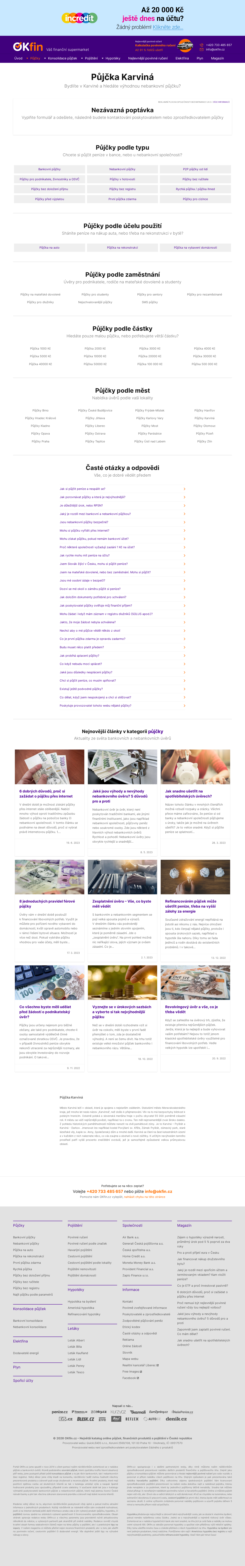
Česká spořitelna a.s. (136, 1250)
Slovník (127, 1352)
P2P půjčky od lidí (195, 169)
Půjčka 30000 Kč (204, 356)
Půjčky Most (150, 426)
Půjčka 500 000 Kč (204, 364)
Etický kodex (131, 1327)
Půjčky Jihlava (95, 418)
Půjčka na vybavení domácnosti (195, 247)
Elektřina (182, 58)
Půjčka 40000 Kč (40, 364)
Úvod (18, 58)
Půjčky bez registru (122, 189)
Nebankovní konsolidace (29, 1327)
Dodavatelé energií (26, 1353)
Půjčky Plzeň (204, 433)
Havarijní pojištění (80, 1250)
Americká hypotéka (81, 1308)
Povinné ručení (78, 1237)
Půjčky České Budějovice (95, 410)
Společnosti (132, 1225)
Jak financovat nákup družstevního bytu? (201, 1261)
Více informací (221, 102)
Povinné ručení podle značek (87, 1243)
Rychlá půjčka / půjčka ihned (195, 189)
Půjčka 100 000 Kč (149, 364)
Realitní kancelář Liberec (139, 1365)
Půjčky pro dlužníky (40, 302)
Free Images (130, 1371)
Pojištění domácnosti (82, 1275)
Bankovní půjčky (49, 169)
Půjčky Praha (40, 441)
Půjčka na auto (49, 247)
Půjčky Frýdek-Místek (149, 410)
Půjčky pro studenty (95, 294)
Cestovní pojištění (80, 1256)
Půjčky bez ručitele (195, 179)
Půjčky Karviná (205, 418)
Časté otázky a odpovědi (139, 1333)
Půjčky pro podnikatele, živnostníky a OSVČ (49, 179)
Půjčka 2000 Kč (95, 348)
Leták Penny (76, 1366)
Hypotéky (113, 58)
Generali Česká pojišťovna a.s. (142, 1243)
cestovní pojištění (177, 1497)
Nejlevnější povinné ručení (148, 58)
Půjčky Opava (40, 433)
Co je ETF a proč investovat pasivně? (202, 1285)
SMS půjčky (150, 302)
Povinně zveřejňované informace (144, 1308)
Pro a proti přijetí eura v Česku (198, 1252)
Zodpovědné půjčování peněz (142, 1320)
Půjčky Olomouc (205, 426)
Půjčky (35, 58)
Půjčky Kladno (40, 426)
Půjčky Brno (40, 410)
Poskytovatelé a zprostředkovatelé (146, 1314)
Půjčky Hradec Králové (40, 418)
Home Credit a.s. (133, 1256)
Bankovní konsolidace (28, 1320)
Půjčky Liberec (95, 426)
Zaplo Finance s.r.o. (135, 1275)
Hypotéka (132, 1514)
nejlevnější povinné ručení (199, 1473)
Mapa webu (130, 1359)
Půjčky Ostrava (95, 433)
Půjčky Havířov (204, 410)
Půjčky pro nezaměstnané (204, 294)
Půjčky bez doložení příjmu (49, 189)
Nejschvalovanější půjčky (95, 302)
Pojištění (91, 58)
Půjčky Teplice (95, 441)
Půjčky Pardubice (150, 433)
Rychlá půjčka (22, 1269)
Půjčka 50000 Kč (95, 364)
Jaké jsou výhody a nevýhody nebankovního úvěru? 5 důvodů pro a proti (119, 796)
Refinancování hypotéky (84, 1314)
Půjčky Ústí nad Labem (150, 441)
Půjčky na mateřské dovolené (40, 294)
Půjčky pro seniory (149, 294)
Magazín (217, 58)
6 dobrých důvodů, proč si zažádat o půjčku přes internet (202, 1294)
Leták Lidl (74, 1359)
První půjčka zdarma (122, 199)
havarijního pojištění (147, 1480)
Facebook (129, 1378)
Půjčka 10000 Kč (95, 356)
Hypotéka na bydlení (82, 1301)
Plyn (200, 58)
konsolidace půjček (61, 1473)
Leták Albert (76, 1340)
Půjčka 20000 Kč (149, 356)
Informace (130, 1290)
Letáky (73, 1328)
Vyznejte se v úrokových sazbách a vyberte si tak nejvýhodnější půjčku (121, 1012)
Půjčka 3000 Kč (150, 348)
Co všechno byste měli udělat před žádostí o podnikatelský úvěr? (45, 1012)
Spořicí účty (23, 1380)
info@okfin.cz (215, 49)
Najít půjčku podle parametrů (33, 1294)
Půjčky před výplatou (49, 199)
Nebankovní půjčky (122, 169)
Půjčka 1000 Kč (40, 348)
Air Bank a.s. (130, 1237)
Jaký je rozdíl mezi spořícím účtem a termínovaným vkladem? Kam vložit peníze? (202, 1274)
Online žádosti (132, 1346)
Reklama (128, 1339)
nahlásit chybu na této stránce (144, 1197)
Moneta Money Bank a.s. (139, 1262)
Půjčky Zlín (204, 441)
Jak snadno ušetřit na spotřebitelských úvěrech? (203, 1343)
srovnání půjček (69, 1470)
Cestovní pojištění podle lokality (90, 1262)
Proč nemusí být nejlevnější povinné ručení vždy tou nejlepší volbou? (201, 1305)
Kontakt (127, 1301)
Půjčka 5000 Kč (40, 356)
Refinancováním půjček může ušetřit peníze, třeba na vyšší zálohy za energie (190, 906)
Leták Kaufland (78, 1353)
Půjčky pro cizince (195, 199)
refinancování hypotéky (177, 1534)
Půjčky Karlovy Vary (149, 418)
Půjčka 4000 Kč (204, 348)
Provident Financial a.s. (138, 1269)
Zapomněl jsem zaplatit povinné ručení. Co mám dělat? (203, 1332)
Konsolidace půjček (62, 58)
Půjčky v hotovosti (122, 179)
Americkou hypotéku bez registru (208, 1531)
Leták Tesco (76, 1372)
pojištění (17, 1514)
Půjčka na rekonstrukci (122, 247)
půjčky (155, 731)
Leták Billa (75, 1346)
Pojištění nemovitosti (82, 1269)
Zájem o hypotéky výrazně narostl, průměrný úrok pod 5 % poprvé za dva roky (203, 1241)
